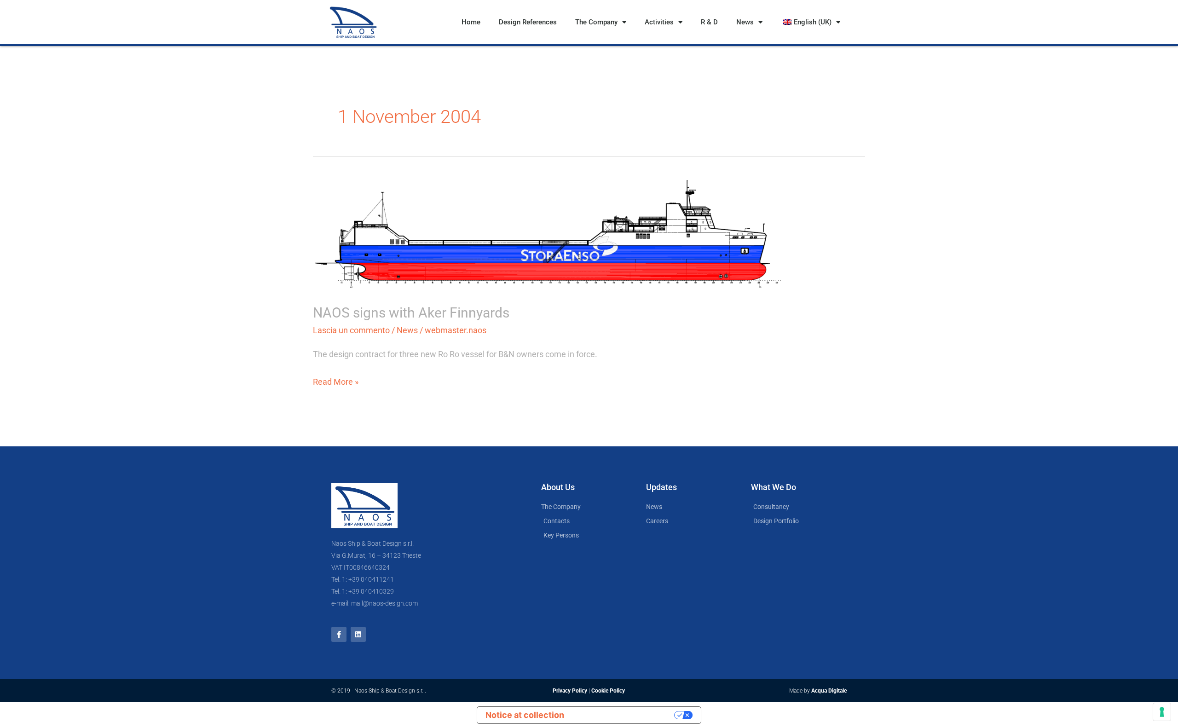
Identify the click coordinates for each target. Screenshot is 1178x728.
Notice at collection (524, 715)
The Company (596, 22)
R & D (709, 22)
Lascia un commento (351, 330)
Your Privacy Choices (624, 715)
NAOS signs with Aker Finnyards (411, 313)
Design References (528, 22)
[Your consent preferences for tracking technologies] (1162, 712)
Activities (659, 22)
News (745, 22)
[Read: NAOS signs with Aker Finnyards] (548, 233)
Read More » (335, 380)
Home (471, 22)
